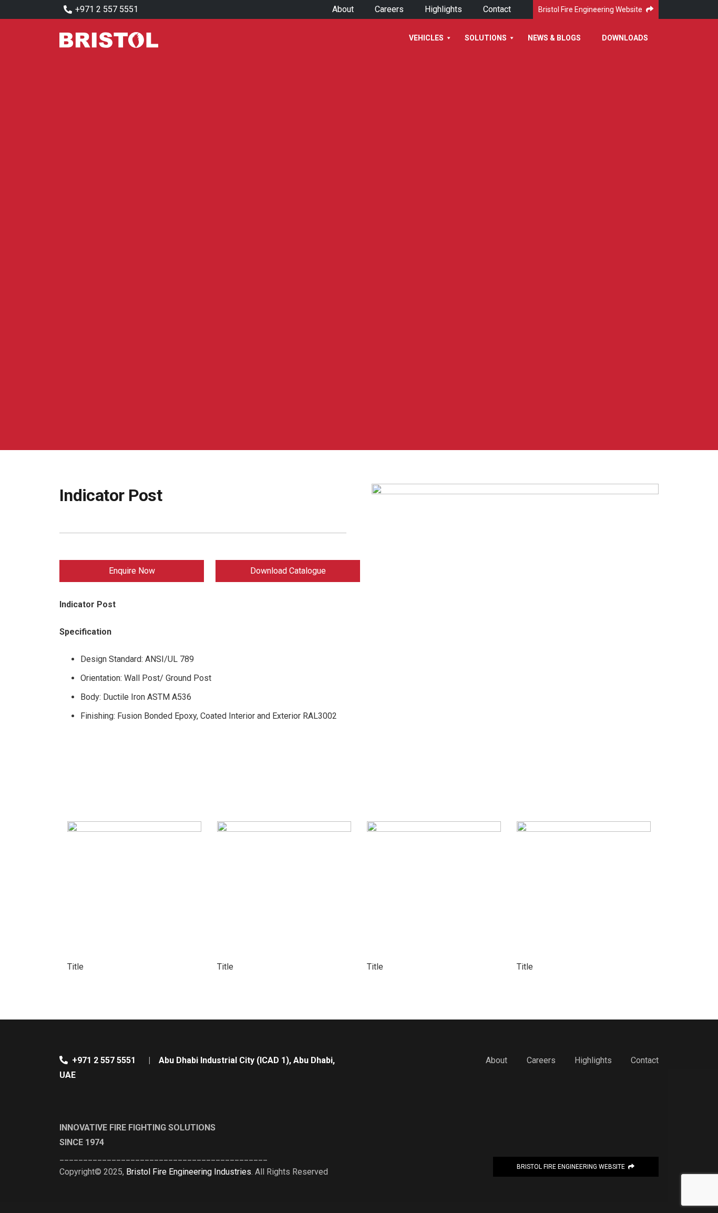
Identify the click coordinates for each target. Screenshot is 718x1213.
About (496, 1060)
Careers (541, 1060)
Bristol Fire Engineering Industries (188, 1172)
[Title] (134, 888)
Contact (645, 1060)
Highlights (593, 1060)
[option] (134, 897)
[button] (57, 897)
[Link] (108, 40)
